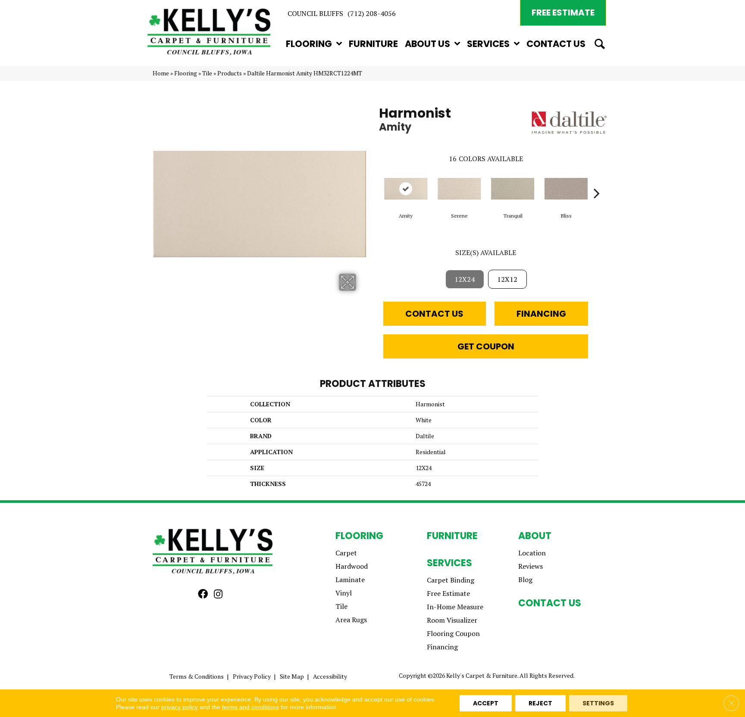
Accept (485, 703)
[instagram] (218, 594)
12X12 (507, 279)
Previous (374, 180)
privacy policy (179, 707)
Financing (541, 314)
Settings (598, 703)
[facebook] (203, 594)
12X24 (464, 279)
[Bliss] (566, 189)
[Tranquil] (512, 189)
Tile (207, 73)
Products (229, 73)
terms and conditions (250, 707)
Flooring (185, 73)
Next (596, 180)
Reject (540, 703)
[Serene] (459, 189)
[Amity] (405, 189)
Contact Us (434, 314)
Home (161, 73)
